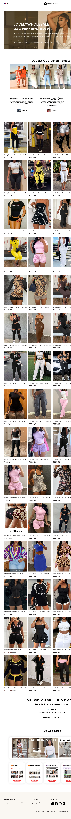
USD (8, 4)
